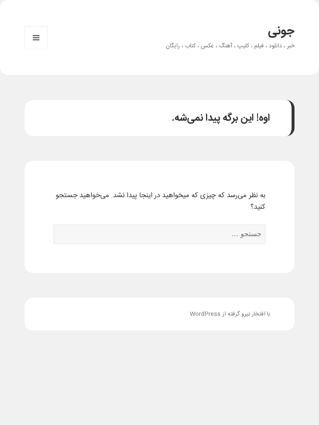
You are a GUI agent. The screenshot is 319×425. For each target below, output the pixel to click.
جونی (281, 32)
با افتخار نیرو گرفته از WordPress (230, 314)
